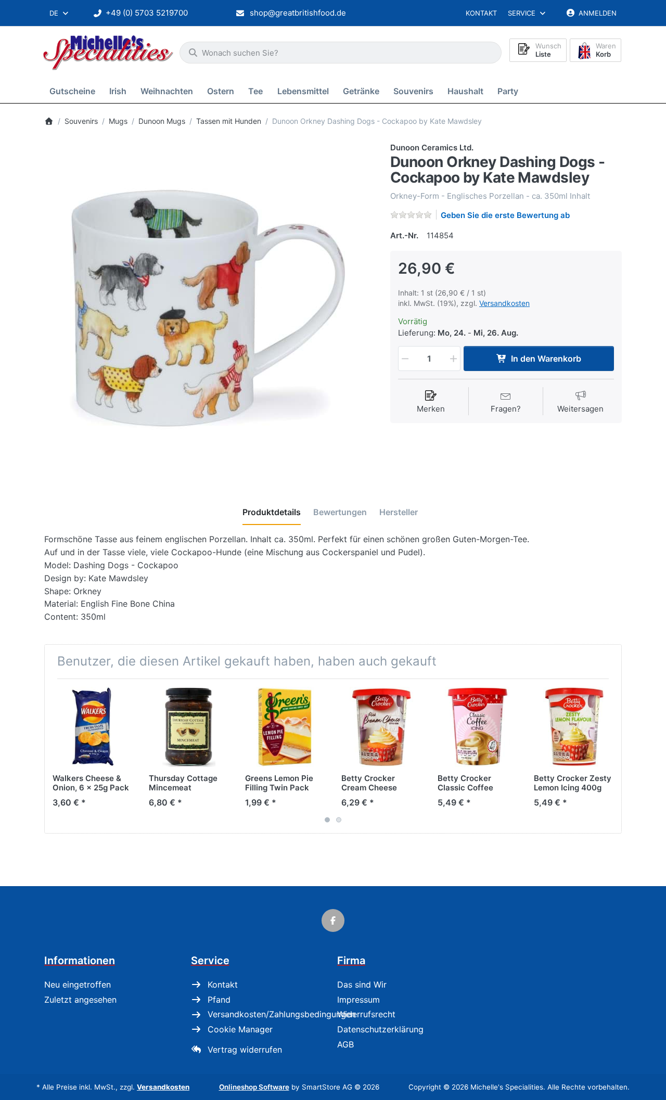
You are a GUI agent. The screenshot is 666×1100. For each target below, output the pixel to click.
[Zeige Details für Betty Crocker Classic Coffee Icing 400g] (478, 727)
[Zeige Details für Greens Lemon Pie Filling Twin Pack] (285, 727)
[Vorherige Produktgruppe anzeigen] (56, 756)
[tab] (271, 513)
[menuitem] (74, 90)
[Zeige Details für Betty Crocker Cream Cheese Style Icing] (381, 727)
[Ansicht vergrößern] (209, 307)
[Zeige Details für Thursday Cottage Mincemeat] (189, 727)
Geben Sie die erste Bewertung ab (505, 215)
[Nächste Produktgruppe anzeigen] (609, 756)
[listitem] (209, 307)
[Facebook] (333, 920)
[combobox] (59, 13)
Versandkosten (504, 303)
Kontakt (481, 13)
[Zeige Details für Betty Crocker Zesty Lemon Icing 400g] (574, 727)
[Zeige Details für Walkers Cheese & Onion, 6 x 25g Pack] (93, 727)
